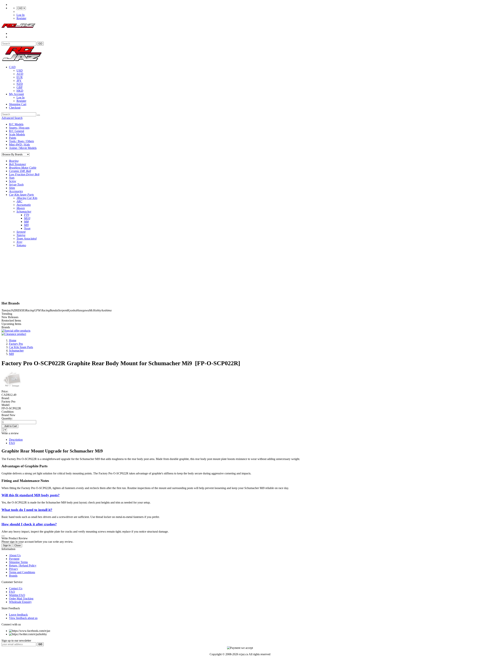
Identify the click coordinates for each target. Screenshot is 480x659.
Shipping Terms (18, 562)
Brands (13, 575)
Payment (14, 558)
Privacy (13, 568)
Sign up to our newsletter (16, 640)
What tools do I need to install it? (27, 510)
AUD (19, 73)
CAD (12, 67)
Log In (20, 15)
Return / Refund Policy (22, 565)
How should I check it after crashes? (29, 524)
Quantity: (7, 418)
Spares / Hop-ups (19, 127)
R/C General (16, 131)
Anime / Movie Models (23, 148)
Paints (12, 137)
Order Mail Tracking (21, 598)
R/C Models (16, 124)
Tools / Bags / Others (21, 141)
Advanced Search (12, 117)
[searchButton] (38, 115)
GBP (19, 87)
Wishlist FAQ (17, 595)
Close (17, 545)
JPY (19, 80)
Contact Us (15, 588)
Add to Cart (10, 426)
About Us (15, 555)
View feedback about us (23, 618)
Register (21, 18)
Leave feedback (18, 614)
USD (19, 70)
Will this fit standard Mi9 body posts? (31, 495)
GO (40, 43)
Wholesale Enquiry (20, 601)
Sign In (7, 545)
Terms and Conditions (22, 572)
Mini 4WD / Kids (19, 144)
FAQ (12, 443)
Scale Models (17, 134)
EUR (19, 77)
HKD (19, 90)
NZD (19, 84)
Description (16, 439)
